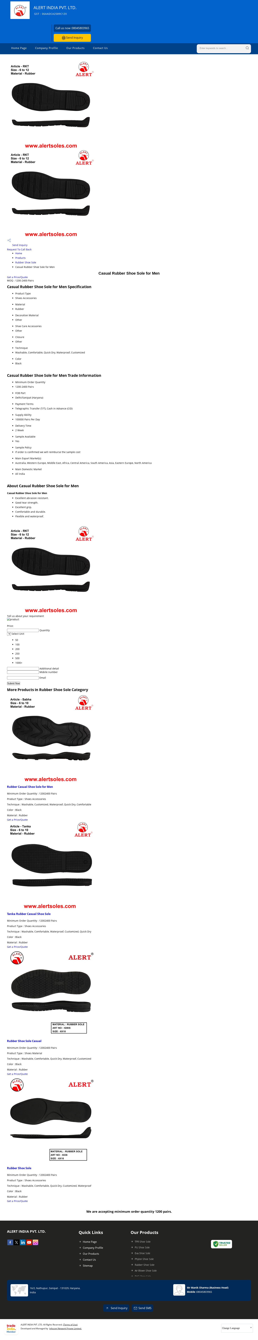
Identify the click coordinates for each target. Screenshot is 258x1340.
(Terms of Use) (70, 1324)
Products (20, 258)
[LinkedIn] (23, 1244)
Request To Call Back (19, 249)
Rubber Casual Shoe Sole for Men (30, 787)
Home (18, 253)
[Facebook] (10, 1244)
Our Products (75, 48)
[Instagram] (35, 1244)
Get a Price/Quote (17, 277)
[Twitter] (16, 1244)
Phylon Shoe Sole (144, 1259)
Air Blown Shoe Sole (146, 1270)
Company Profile (46, 48)
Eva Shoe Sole (142, 1253)
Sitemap (88, 1265)
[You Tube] (29, 1244)
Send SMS (144, 1308)
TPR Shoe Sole (143, 1241)
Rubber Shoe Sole (25, 262)
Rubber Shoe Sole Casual (24, 1041)
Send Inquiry (74, 38)
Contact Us (100, 48)
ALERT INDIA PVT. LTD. (55, 10)
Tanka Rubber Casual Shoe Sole (29, 914)
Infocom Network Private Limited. (65, 1328)
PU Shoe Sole (142, 1247)
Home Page (19, 48)
